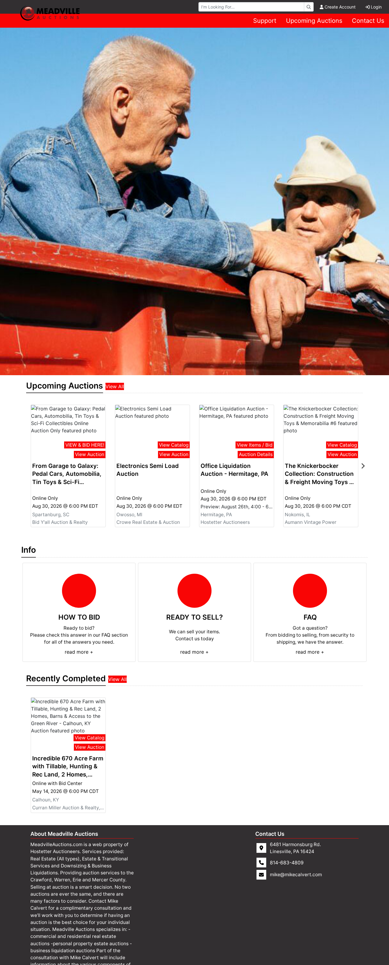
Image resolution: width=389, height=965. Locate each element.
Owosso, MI (129, 514)
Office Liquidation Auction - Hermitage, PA (234, 470)
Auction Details (256, 454)
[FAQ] (310, 591)
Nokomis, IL (297, 514)
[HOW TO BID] (79, 591)
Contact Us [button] (368, 20)
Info (28, 550)
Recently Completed (66, 678)
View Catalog (173, 445)
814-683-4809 (287, 863)
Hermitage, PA (216, 514)
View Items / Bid (255, 445)
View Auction (89, 454)
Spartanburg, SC (50, 514)
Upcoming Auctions (314, 20)
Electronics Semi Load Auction (147, 470)
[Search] (309, 7)
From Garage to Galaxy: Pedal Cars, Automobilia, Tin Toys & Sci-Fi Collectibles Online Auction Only (67, 474)
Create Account (340, 6)
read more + (79, 652)
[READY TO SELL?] (194, 591)
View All (114, 386)
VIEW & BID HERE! (84, 445)
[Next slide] (363, 466)
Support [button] (264, 20)
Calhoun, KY (45, 800)
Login (376, 6)
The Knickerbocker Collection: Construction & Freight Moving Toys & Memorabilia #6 (319, 474)
